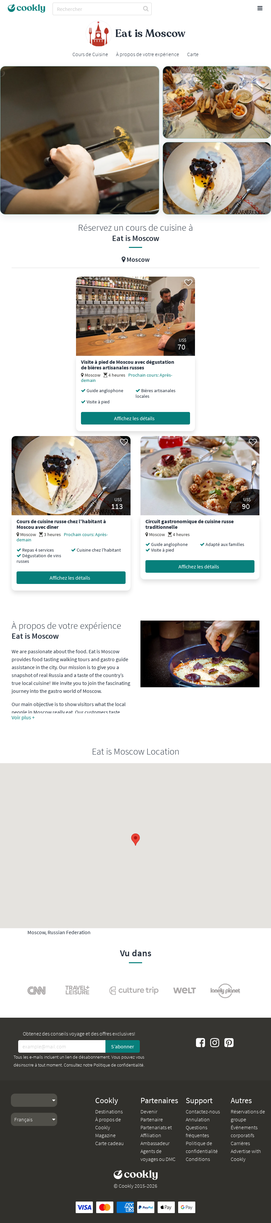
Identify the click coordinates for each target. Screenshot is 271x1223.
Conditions (198, 1159)
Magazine (105, 1135)
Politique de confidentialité (118, 1065)
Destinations (109, 1111)
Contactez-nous (203, 1111)
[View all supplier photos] (79, 140)
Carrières (240, 1143)
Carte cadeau (109, 1143)
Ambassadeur (155, 1143)
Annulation (198, 1119)
